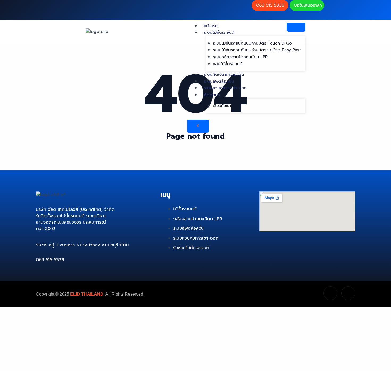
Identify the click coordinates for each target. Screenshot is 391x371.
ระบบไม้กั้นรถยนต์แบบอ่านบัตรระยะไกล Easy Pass (257, 50)
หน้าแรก (211, 26)
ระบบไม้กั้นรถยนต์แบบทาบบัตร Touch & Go (252, 43)
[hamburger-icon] (296, 27)
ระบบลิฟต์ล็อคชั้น (219, 81)
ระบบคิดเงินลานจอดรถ (224, 74)
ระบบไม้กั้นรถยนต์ (219, 32)
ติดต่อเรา (212, 95)
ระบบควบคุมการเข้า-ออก (225, 88)
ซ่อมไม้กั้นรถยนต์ (228, 64)
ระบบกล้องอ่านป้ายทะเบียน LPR (240, 57)
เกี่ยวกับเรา (222, 106)
